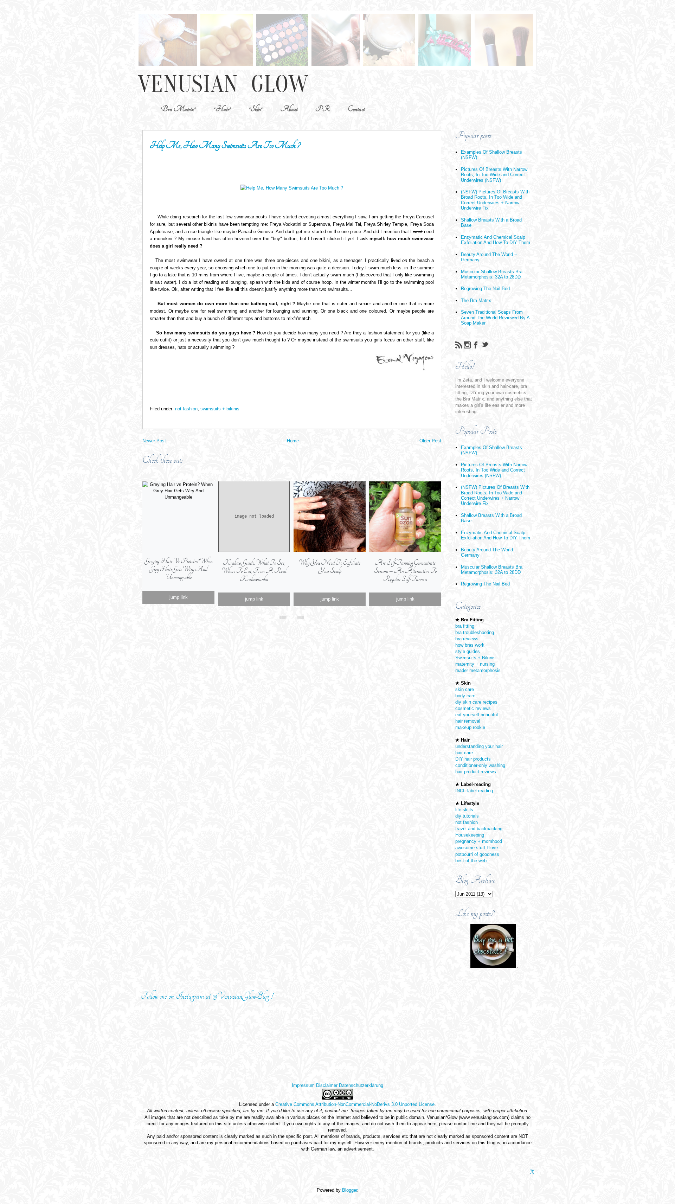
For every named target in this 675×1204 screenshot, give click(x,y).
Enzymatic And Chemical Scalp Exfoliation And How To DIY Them (495, 240)
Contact (356, 108)
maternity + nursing (475, 664)
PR (322, 108)
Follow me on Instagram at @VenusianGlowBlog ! (207, 996)
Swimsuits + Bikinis (475, 657)
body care (465, 695)
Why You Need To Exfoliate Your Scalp (329, 567)
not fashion (186, 408)
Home (293, 440)
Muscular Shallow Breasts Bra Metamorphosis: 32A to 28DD (491, 274)
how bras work (469, 645)
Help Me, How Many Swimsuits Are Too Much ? (225, 145)
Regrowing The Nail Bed (485, 288)
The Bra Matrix (476, 300)
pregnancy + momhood (478, 841)
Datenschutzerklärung (361, 1085)
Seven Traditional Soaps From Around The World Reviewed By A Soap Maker (495, 317)
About (289, 108)
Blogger (349, 1190)
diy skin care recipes (476, 702)
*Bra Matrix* (178, 108)
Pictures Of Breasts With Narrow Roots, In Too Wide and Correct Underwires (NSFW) (494, 175)
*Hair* (222, 108)
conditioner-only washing (480, 765)
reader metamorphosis (478, 670)
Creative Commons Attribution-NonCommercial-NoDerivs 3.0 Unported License (355, 1104)
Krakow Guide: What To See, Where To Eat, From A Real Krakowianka (254, 571)
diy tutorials (467, 816)
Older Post (430, 440)
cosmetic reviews (473, 708)
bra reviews (466, 638)
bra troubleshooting (474, 632)
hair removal (467, 721)
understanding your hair (479, 746)
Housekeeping (469, 835)
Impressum (303, 1085)
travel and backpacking (478, 828)
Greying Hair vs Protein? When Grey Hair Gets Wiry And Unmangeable (178, 569)
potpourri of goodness (477, 854)
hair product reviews (475, 771)
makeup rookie (470, 727)
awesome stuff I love (476, 847)
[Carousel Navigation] (291, 616)
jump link (178, 597)
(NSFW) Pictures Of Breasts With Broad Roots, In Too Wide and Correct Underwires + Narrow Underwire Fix (495, 200)
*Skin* (256, 108)
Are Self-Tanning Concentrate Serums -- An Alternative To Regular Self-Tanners (405, 571)
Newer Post (154, 440)
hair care (464, 752)
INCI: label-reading (474, 790)
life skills (464, 809)
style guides (467, 651)
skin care (464, 689)
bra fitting (464, 626)
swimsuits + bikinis (219, 408)
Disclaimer (327, 1085)
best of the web (471, 860)
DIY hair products (473, 759)
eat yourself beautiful (476, 714)
